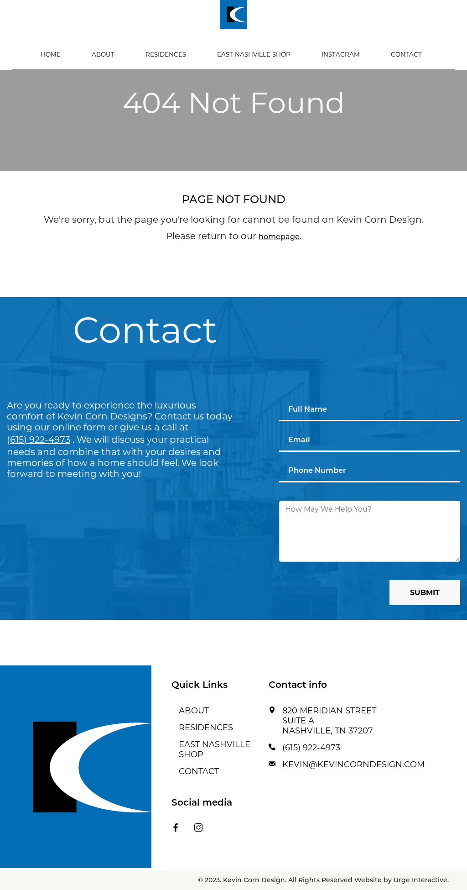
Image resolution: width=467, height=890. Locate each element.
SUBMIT (425, 592)
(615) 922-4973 (38, 439)
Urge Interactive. (421, 880)
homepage (279, 237)
